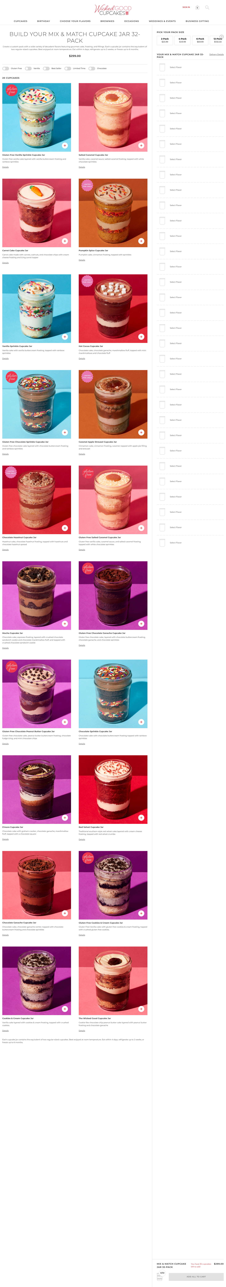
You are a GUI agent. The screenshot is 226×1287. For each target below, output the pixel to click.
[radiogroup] (190, 40)
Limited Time (79, 68)
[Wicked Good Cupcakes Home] (113, 10)
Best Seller (56, 68)
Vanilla (37, 68)
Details (5, 167)
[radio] (165, 40)
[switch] (5, 68)
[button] (186, 7)
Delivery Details (216, 54)
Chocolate (101, 68)
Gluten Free (16, 68)
